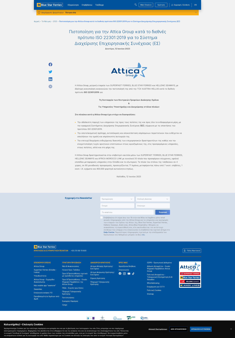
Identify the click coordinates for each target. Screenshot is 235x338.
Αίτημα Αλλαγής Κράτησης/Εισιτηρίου (101, 267)
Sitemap (150, 294)
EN (195, 5)
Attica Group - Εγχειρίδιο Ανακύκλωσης (44, 280)
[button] (117, 199)
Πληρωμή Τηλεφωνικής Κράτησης (71, 292)
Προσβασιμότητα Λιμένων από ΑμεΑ (46, 297)
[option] (90, 318)
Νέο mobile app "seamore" (45, 285)
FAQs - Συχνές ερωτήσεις (72, 288)
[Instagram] (124, 273)
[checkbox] (101, 217)
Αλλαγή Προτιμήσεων (158, 329)
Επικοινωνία (124, 270)
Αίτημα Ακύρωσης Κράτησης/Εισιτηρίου (102, 273)
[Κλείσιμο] (231, 329)
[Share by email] (50, 86)
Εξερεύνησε (73, 5)
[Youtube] (129, 273)
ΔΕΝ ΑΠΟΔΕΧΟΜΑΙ (178, 329)
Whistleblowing (153, 283)
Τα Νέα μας (46, 21)
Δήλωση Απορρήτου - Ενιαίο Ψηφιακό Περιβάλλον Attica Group (158, 268)
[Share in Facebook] (50, 64)
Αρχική (36, 21)
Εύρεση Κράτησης (97, 278)
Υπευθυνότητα (40, 276)
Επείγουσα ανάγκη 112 (43, 293)
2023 (55, 21)
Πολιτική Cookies (154, 290)
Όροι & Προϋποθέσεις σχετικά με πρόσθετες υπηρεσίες (74, 274)
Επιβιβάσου (87, 5)
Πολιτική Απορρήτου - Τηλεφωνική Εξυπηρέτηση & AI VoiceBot (159, 277)
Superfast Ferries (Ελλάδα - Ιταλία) (45, 271)
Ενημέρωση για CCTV (155, 287)
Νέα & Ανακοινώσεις (70, 266)
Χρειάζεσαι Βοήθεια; (127, 266)
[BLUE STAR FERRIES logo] (50, 5)
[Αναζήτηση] (136, 5)
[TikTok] (133, 273)
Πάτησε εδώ (70, 12)
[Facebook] (120, 273)
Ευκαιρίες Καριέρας (70, 301)
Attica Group (39, 266)
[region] (117, 329)
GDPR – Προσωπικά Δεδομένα (159, 263)
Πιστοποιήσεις (68, 298)
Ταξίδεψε (99, 5)
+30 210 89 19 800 (78, 251)
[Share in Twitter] (50, 72)
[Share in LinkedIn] (50, 79)
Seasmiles (38, 289)
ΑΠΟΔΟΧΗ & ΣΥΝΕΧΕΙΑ (200, 329)
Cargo (64, 305)
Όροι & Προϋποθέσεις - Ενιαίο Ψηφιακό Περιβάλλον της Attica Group (74, 281)
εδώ (143, 235)
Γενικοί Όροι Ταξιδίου (71, 270)
